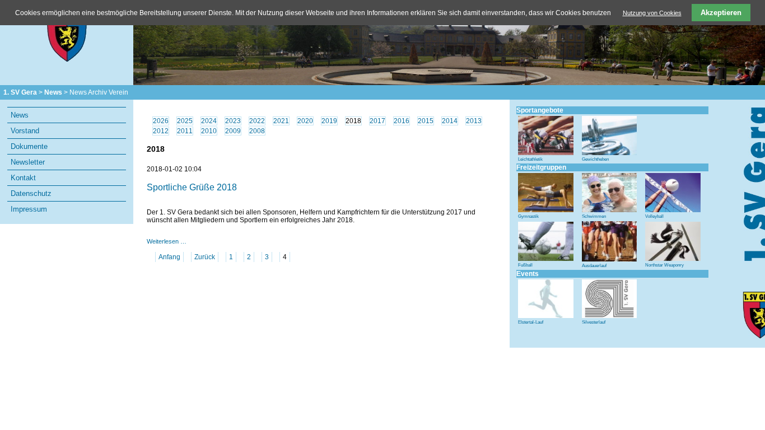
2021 (281, 121)
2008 (257, 131)
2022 (257, 121)
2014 (450, 121)
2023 (233, 121)
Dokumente (29, 146)
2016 (401, 121)
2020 (305, 121)
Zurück (204, 257)
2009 (233, 131)
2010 (209, 131)
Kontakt (23, 178)
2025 (185, 121)
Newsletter (28, 162)
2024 (209, 121)
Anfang (169, 257)
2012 (161, 131)
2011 (185, 131)
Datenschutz (31, 193)
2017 (377, 121)
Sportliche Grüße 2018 (192, 187)
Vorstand (25, 131)
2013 (474, 121)
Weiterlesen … (166, 241)
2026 (161, 121)
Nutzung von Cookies (652, 13)
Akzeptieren (721, 12)
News (53, 92)
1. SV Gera (20, 92)
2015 (425, 121)
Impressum (29, 209)
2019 (329, 121)
